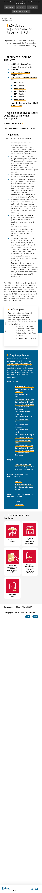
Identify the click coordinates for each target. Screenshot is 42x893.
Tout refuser (21, 7)
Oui (28, 616)
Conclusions (19, 504)
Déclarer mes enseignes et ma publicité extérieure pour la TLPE (12, 569)
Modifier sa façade (12, 595)
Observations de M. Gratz (24, 445)
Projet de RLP (28, 467)
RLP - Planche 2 (19, 86)
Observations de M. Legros (24, 435)
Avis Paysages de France (23, 484)
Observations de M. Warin (24, 417)
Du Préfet (18, 481)
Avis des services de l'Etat (24, 386)
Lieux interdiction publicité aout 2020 (19, 128)
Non (35, 616)
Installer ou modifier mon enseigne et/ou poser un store (29, 541)
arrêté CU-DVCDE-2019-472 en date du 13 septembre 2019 (19, 363)
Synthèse (18, 502)
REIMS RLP (15, 70)
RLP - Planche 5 (19, 94)
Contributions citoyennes (24, 487)
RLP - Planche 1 (19, 83)
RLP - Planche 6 (20, 97)
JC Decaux (18, 470)
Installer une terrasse (12, 540)
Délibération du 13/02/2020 (21, 64)
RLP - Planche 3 (19, 88)
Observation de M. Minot (23, 437)
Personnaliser (32, 7)
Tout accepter (10, 7)
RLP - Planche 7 (19, 99)
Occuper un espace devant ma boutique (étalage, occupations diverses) (29, 569)
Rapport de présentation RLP (21, 67)
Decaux (17, 490)
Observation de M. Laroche (24, 399)
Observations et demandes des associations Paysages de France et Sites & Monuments (24, 405)
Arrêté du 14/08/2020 (12, 123)
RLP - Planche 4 (20, 91)
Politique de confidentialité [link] (21, 11)
